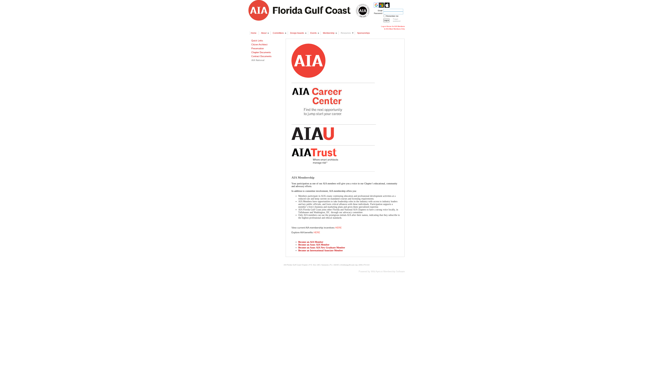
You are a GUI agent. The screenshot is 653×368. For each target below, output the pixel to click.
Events (313, 33)
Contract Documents (261, 56)
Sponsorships (363, 33)
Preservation (257, 48)
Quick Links (257, 40)
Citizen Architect (259, 44)
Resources (346, 33)
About (263, 33)
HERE (338, 227)
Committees (278, 33)
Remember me (392, 16)
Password (377, 13)
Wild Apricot (377, 271)
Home (253, 33)
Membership (328, 33)
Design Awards (297, 33)
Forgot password (396, 20)
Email (379, 11)
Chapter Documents (261, 52)
